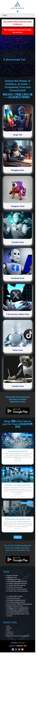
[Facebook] (12, 649)
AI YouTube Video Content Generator (17, 610)
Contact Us (10, 632)
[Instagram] (16, 649)
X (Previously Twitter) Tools (17, 314)
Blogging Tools (17, 170)
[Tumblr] (19, 649)
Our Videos (10, 634)
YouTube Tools (18, 242)
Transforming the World (17, 451)
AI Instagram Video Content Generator (18, 608)
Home (8, 626)
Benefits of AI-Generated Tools (17, 485)
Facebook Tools (17, 278)
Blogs (8, 630)
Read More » (17, 460)
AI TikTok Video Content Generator (17, 589)
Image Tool (17, 135)
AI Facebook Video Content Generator (18, 612)
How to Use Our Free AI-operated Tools (18, 636)
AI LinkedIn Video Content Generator (17, 591)
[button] (17, 11)
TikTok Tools (17, 350)
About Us (9, 628)
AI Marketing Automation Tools (17, 519)
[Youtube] (22, 649)
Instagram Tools (17, 206)
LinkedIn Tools (18, 386)
